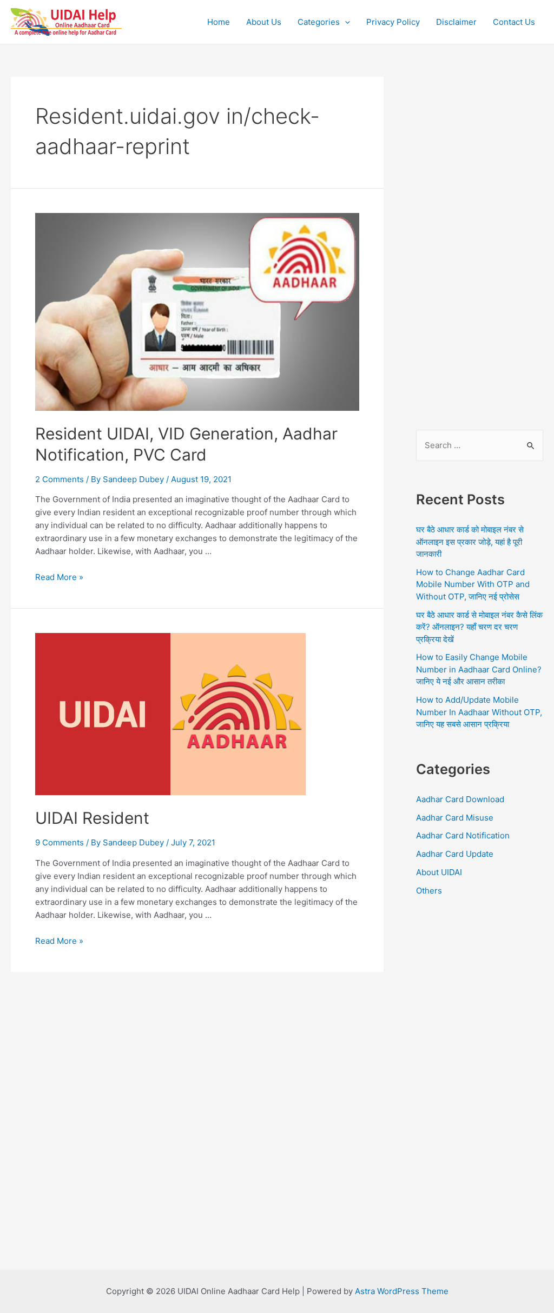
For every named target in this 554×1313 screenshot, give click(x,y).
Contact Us (514, 22)
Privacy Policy (393, 22)
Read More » (59, 577)
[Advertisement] (479, 239)
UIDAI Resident (92, 818)
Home (218, 22)
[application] (345, 22)
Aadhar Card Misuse (454, 817)
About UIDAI (439, 872)
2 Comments (59, 479)
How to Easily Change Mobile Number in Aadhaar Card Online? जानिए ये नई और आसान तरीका (479, 669)
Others (429, 890)
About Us (263, 22)
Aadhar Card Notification (463, 835)
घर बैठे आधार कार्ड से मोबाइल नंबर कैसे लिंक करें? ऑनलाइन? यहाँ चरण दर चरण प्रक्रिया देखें (479, 627)
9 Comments (59, 842)
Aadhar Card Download (460, 799)
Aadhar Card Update (454, 854)
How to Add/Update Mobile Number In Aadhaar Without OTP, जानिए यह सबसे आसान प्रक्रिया (479, 712)
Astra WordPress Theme (402, 1291)
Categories (319, 22)
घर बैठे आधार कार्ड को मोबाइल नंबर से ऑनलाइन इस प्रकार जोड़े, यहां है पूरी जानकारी (470, 541)
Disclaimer (456, 22)
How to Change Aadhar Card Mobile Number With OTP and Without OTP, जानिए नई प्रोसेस (473, 584)
